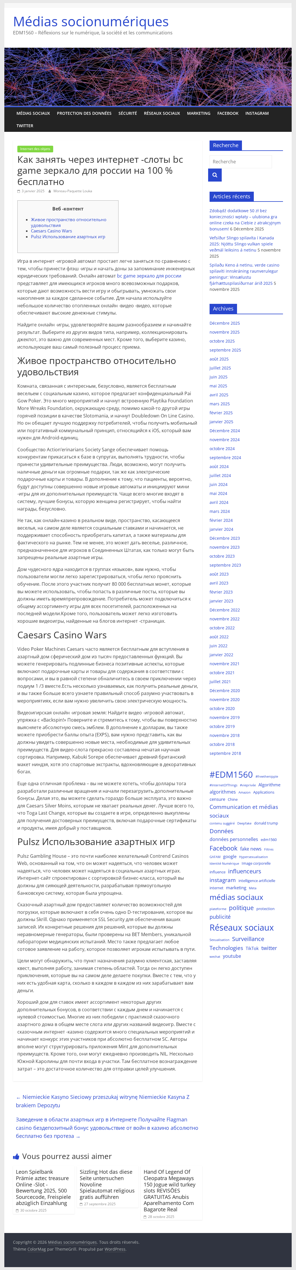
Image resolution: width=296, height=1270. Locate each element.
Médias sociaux (33, 113)
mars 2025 (220, 403)
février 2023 (221, 592)
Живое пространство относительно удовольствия (68, 222)
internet (216, 887)
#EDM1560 (231, 774)
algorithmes (223, 791)
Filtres (268, 849)
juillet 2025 (220, 368)
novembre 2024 (225, 439)
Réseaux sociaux (162, 113)
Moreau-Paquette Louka (72, 190)
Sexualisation (220, 940)
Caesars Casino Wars (51, 231)
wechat (215, 957)
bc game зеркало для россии (149, 276)
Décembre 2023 (225, 538)
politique (241, 908)
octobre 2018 (222, 744)
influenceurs (244, 871)
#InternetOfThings (223, 785)
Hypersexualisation (253, 857)
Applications (263, 792)
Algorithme (269, 784)
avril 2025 (219, 395)
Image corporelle (256, 863)
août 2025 (219, 359)
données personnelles (234, 839)
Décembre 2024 (225, 430)
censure (217, 799)
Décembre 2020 (225, 690)
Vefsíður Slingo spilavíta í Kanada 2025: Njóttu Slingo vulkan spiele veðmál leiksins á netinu (242, 244)
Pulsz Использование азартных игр (68, 236)
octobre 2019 (222, 726)
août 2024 (219, 466)
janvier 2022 (221, 654)
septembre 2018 (225, 753)
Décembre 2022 (225, 610)
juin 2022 (218, 645)
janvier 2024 (221, 529)
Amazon (244, 792)
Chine (233, 799)
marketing (198, 113)
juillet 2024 (220, 475)
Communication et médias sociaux (244, 811)
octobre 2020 (222, 708)
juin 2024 (218, 484)
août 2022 (219, 636)
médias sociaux (236, 897)
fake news (251, 848)
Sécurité (128, 113)
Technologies (226, 947)
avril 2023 (219, 583)
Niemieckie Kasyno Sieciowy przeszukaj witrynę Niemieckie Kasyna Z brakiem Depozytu (102, 1101)
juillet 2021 (220, 681)
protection (265, 908)
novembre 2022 (225, 619)
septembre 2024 (225, 457)
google (229, 856)
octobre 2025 (222, 341)
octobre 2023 (222, 556)
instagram (223, 879)
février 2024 (221, 520)
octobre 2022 (222, 628)
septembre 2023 (225, 565)
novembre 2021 (225, 663)
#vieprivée (248, 785)
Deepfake (244, 823)
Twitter (24, 125)
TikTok (252, 948)
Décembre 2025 (225, 323)
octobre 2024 (222, 448)
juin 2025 (218, 377)
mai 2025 (218, 386)
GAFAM (215, 857)
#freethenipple (267, 776)
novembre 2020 (225, 699)
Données (222, 831)
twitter (269, 947)
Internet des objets (35, 148)
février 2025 (221, 412)
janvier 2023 (221, 601)
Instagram (257, 113)
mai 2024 (218, 493)
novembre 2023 (225, 547)
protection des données (84, 113)
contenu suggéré (222, 823)
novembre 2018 (225, 735)
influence (217, 872)
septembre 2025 (225, 350)
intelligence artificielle (256, 880)
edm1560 (269, 839)
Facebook (227, 113)
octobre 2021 (222, 672)
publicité (220, 916)
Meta (252, 888)
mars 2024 (220, 511)
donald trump (266, 823)
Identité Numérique (224, 864)
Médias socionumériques (91, 21)
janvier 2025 (221, 421)
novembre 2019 (225, 717)
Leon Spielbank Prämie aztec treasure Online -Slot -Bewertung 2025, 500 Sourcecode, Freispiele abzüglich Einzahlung (43, 1187)
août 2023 (219, 574)
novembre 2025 (225, 332)
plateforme (218, 909)
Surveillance (248, 939)
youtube (232, 956)
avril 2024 (219, 502)
